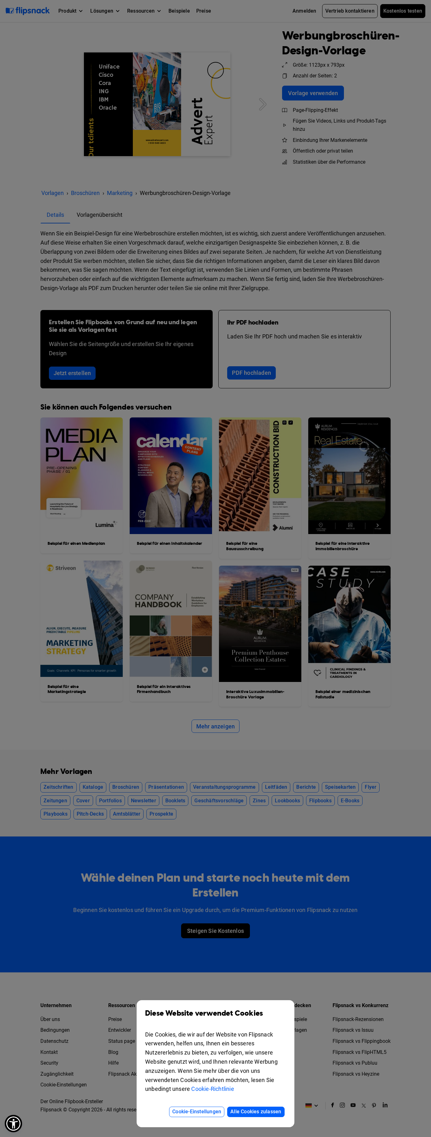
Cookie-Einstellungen (196, 1112)
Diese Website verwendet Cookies (204, 1013)
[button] (13, 1123)
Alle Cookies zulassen (255, 1112)
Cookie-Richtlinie (212, 1088)
